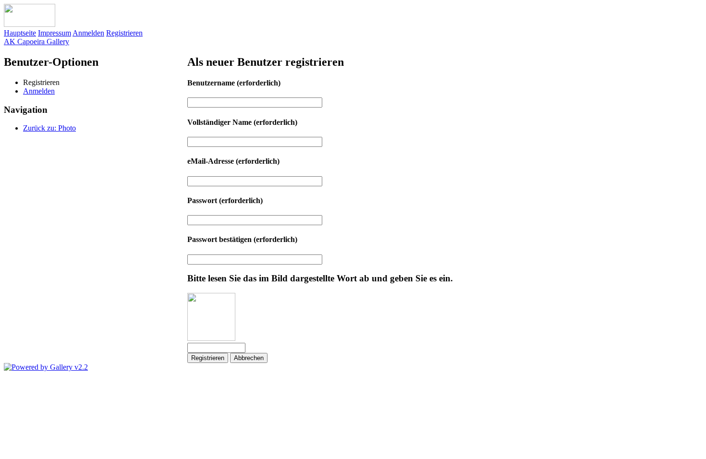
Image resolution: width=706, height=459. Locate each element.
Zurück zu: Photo (49, 128)
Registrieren (124, 33)
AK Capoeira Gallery (36, 41)
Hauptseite (20, 33)
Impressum (54, 33)
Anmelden (88, 33)
